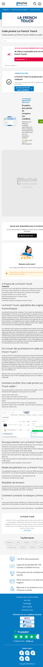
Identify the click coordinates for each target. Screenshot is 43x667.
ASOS (35, 542)
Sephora (26, 542)
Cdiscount (9, 542)
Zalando (32, 547)
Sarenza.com (12, 547)
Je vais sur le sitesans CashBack (23, 89)
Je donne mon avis (26, 236)
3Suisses (23, 547)
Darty (18, 542)
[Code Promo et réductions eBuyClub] (21, 4)
